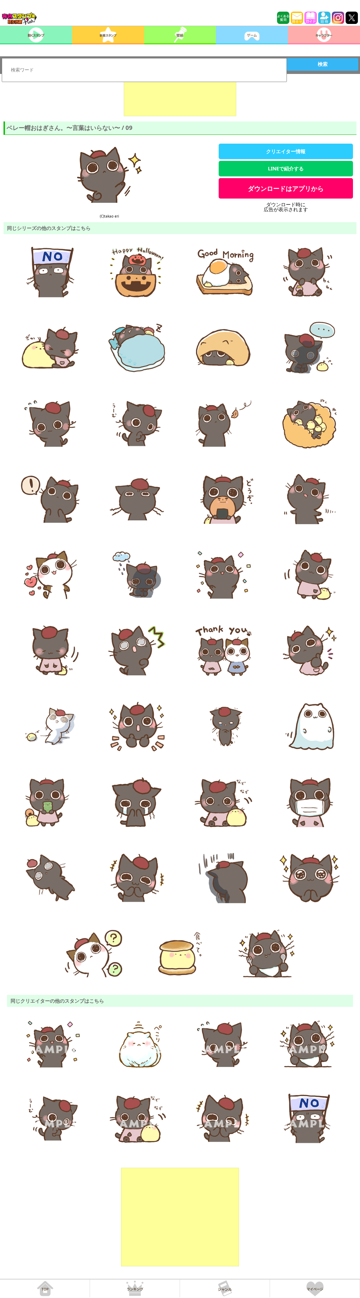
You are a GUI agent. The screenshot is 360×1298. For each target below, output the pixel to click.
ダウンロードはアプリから (286, 188)
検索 (323, 64)
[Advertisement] (180, 98)
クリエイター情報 (286, 151)
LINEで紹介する (286, 168)
